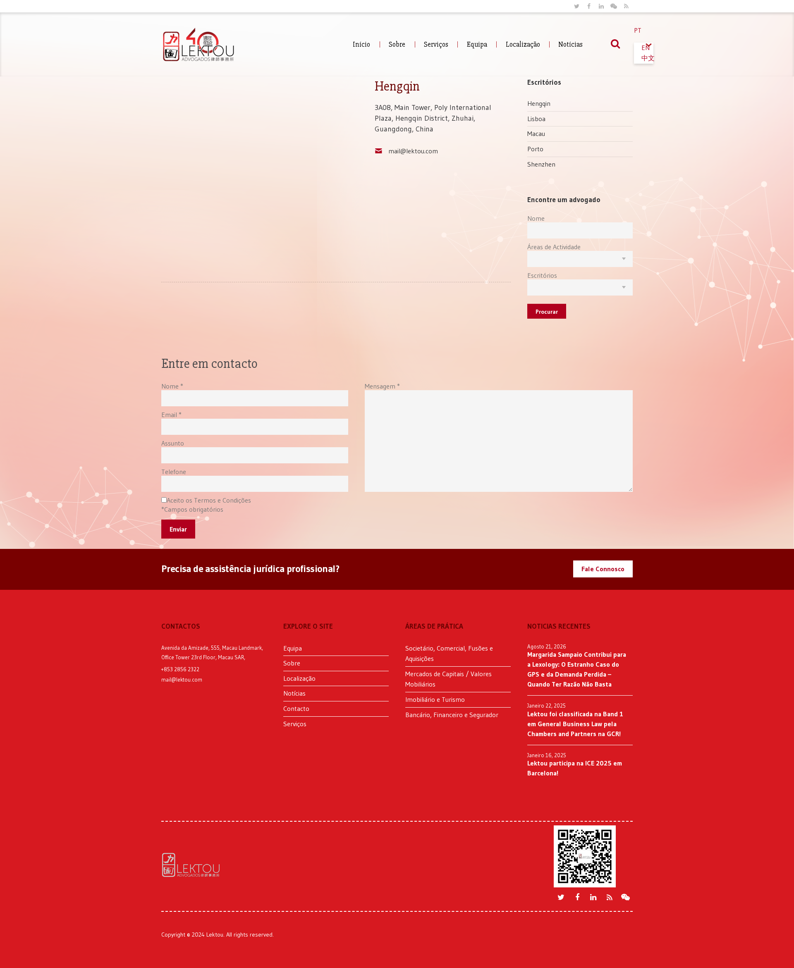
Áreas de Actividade (554, 247)
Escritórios (542, 275)
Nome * (172, 386)
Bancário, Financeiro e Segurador (451, 715)
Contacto (296, 708)
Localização (523, 44)
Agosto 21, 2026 (546, 646)
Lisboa (536, 118)
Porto (535, 149)
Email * (171, 414)
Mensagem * (382, 386)
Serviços (436, 44)
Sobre (397, 44)
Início (361, 44)
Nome (536, 218)
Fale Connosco (602, 569)
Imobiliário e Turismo (435, 699)
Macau (536, 133)
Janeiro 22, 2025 (546, 705)
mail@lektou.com (413, 151)
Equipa (477, 44)
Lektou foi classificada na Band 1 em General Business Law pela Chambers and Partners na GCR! (575, 724)
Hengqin (538, 103)
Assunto (172, 443)
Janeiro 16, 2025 (546, 755)
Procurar (547, 311)
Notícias (570, 44)
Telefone (173, 471)
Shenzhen (541, 164)
